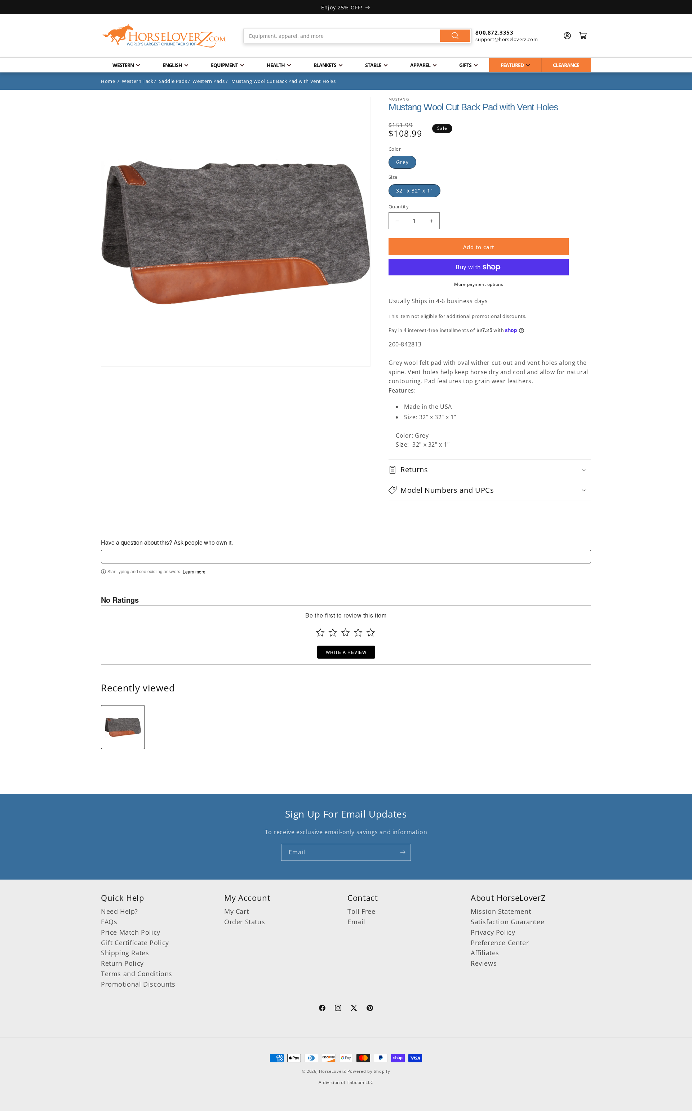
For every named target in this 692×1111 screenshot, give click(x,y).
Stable (373, 65)
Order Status (244, 921)
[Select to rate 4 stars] (358, 632)
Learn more (194, 572)
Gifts (465, 65)
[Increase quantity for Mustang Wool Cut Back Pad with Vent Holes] (431, 220)
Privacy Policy (493, 932)
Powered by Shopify (368, 1071)
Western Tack (137, 81)
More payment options (478, 284)
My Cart (236, 911)
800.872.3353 (494, 32)
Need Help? (119, 911)
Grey (402, 162)
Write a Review (346, 652)
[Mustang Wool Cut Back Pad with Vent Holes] (123, 727)
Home (108, 81)
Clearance (566, 65)
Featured (512, 65)
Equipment (224, 65)
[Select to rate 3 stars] (345, 632)
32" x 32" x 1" (414, 190)
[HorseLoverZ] (164, 35)
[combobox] (357, 35)
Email (356, 921)
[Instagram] (338, 1009)
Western (123, 65)
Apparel (420, 65)
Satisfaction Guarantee (507, 921)
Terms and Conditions (136, 973)
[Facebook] (322, 1009)
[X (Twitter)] (354, 1009)
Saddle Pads (173, 81)
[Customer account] (567, 36)
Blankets (325, 65)
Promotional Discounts (138, 984)
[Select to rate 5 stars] (370, 632)
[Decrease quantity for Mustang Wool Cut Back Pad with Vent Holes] (397, 220)
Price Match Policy (130, 932)
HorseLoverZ (332, 1071)
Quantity (399, 206)
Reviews (484, 963)
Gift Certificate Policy (135, 942)
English (172, 65)
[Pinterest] (370, 1009)
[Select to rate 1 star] (320, 632)
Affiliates (485, 952)
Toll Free (361, 911)
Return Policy (122, 963)
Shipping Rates (125, 952)
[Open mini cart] (583, 36)
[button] (490, 469)
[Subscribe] (403, 852)
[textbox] (346, 556)
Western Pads (208, 81)
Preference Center (500, 942)
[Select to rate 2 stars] (332, 632)
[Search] (455, 36)
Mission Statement (501, 911)
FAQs (109, 921)
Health (276, 65)
